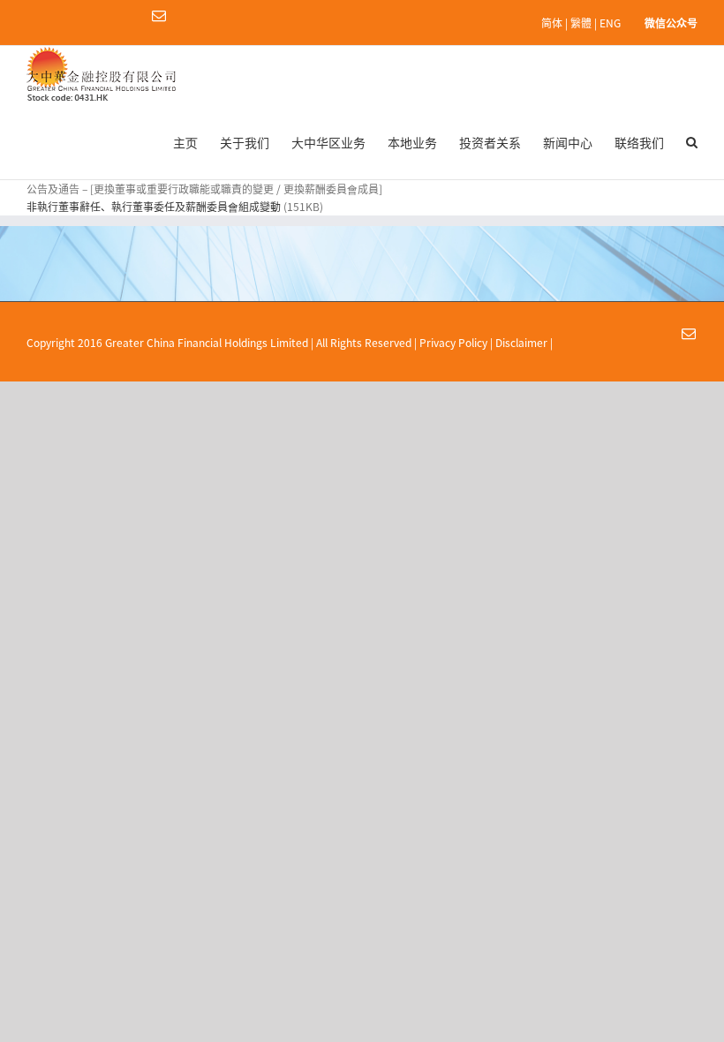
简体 (551, 23)
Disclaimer (521, 343)
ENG (610, 23)
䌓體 (581, 23)
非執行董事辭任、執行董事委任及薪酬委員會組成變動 (154, 207)
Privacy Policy (453, 343)
